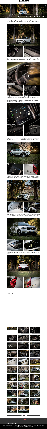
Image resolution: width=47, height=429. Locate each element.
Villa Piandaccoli (35, 57)
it (45, 0)
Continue (21, 427)
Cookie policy (25, 427)
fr (46, 0)
